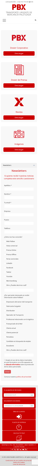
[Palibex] (19, 7)
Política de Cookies (19, 462)
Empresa (7, 211)
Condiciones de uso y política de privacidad (19, 460)
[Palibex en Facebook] (12, 449)
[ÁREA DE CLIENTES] (19, 416)
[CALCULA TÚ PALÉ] (19, 438)
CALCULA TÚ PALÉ (19, 433)
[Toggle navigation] (4, 20)
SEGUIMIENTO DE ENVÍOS (12, 401)
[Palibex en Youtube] (23, 449)
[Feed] (26, 449)
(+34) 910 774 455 (23, 2)
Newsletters (7, 165)
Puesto (6, 220)
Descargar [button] (19, 53)
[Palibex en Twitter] (14, 449)
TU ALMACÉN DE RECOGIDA (12, 390)
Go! (32, 395)
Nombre (7, 194)
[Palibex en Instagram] (17, 449)
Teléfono (7, 228)
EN (32, 2)
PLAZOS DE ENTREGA (19, 422)
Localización (11, 2)
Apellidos (8, 185)
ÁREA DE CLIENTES (19, 411)
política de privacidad (23, 377)
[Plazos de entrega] (19, 427)
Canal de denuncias (19, 464)
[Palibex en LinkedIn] (20, 449)
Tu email (7, 203)
